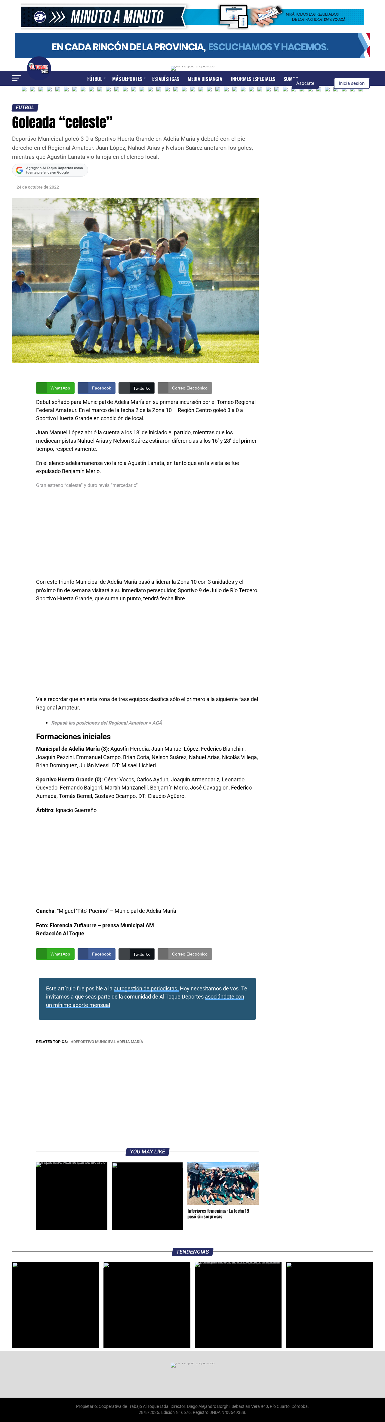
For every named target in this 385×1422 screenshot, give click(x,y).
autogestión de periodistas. (146, 989)
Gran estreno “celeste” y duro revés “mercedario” (87, 485)
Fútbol (94, 78)
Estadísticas (165, 78)
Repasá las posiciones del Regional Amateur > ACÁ (106, 723)
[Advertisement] (147, 533)
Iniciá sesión (352, 83)
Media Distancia (205, 78)
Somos (291, 78)
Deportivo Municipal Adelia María (108, 1042)
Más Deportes (127, 78)
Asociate (305, 83)
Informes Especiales (253, 78)
